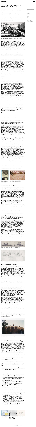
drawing (28, 17)
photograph (31, 17)
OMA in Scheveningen (20, 416)
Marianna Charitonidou (12, 418)
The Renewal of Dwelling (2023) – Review (4, 416)
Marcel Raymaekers (29, 14)
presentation (31, 21)
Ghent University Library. (4, 182)
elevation (28, 20)
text (33, 17)
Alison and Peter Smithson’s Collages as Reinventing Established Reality (12, 417)
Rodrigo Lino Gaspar (4, 417)
